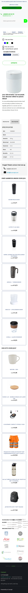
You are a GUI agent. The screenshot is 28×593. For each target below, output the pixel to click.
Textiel (19, 525)
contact (13, 566)
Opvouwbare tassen (11, 524)
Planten (3, 525)
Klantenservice (7, 15)
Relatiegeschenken (22, 521)
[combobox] (12, 21)
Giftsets (25, 527)
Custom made (11, 519)
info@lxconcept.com (12, 172)
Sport (24, 519)
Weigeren (24, 7)
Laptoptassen (10, 526)
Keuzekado (5, 519)
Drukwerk (20, 523)
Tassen (19, 527)
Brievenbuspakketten (8, 528)
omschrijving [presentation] (15, 121)
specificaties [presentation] (6, 121)
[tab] (6, 121)
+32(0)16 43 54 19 (8, 14)
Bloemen (4, 522)
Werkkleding (21, 519)
